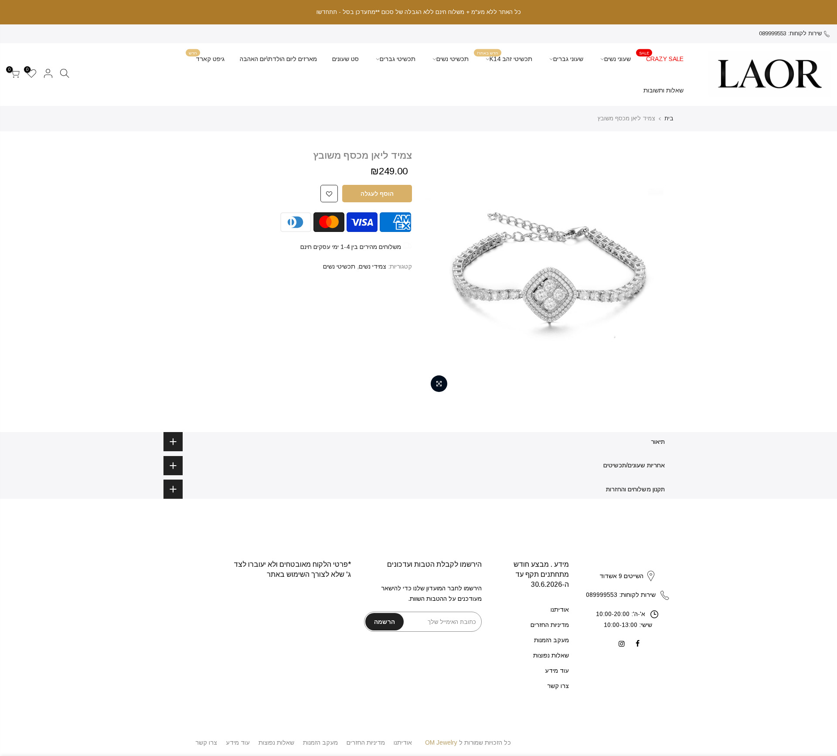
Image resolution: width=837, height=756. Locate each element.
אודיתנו (560, 609)
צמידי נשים (372, 266)
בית (669, 118)
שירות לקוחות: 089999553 (790, 33)
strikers (627, 567)
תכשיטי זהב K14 (504, 56)
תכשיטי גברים (397, 58)
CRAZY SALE (661, 56)
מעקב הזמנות (551, 640)
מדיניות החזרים (550, 624)
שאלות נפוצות (551, 655)
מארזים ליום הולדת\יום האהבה (278, 58)
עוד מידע (557, 670)
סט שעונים (345, 58)
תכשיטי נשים (452, 58)
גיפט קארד (207, 56)
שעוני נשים (617, 58)
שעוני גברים (568, 58)
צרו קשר (558, 685)
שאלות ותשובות (663, 90)
